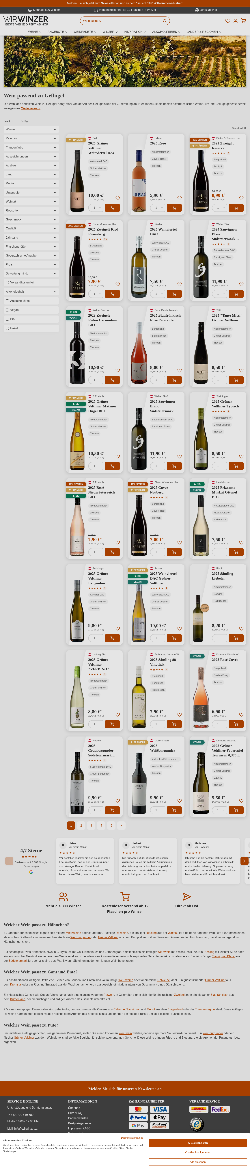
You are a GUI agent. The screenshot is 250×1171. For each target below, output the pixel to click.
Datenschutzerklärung (132, 1138)
